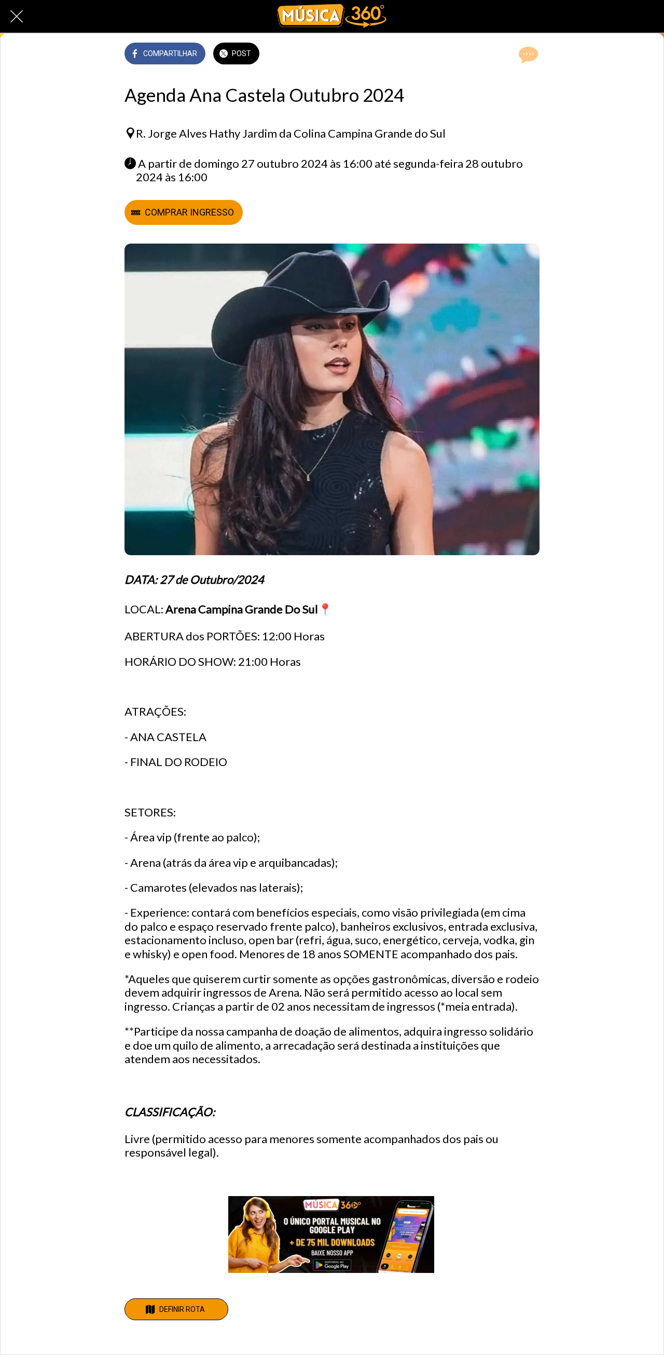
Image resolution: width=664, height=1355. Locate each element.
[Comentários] (527, 54)
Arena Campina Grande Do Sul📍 (248, 609)
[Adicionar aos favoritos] (502, 54)
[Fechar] (16, 16)
